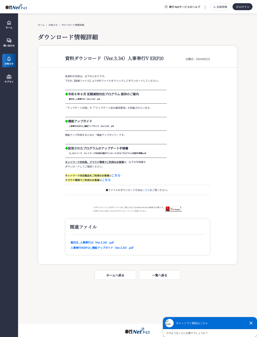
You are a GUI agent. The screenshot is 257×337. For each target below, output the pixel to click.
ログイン (244, 7)
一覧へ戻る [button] (159, 275)
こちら (146, 190)
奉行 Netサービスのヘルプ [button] (184, 7)
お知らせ (53, 24)
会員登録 (222, 7)
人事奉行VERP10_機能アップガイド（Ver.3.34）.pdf (102, 248)
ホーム (41, 24)
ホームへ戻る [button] (115, 275)
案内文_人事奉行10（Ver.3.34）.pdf (92, 242)
